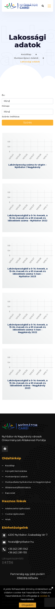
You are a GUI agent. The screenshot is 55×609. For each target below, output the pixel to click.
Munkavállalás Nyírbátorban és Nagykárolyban (28, 482)
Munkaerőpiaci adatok (26, 58)
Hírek (8, 519)
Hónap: (6, 106)
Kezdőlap (26, 54)
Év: (3, 95)
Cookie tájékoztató (15, 514)
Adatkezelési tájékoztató (17, 508)
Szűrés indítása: (11, 116)
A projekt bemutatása (16, 471)
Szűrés (27, 122)
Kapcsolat (10, 493)
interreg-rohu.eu (27, 577)
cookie (43, 595)
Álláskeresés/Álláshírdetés (18, 487)
